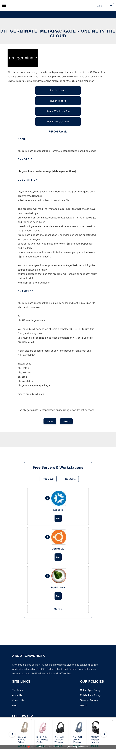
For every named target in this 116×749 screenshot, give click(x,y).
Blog (14, 705)
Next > (66, 421)
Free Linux (48, 479)
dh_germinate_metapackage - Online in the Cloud (58, 33)
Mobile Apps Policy (90, 695)
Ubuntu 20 (58, 548)
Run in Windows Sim (58, 111)
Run (58, 518)
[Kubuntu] (59, 498)
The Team (17, 690)
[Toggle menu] (4, 5)
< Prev (50, 421)
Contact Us (18, 700)
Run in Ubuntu (58, 90)
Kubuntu (58, 509)
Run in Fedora (58, 100)
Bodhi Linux (58, 587)
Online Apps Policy (90, 690)
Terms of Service (89, 700)
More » (58, 608)
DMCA (83, 705)
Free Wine (70, 479)
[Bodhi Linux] (59, 575)
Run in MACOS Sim (58, 121)
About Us (17, 695)
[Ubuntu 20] (59, 537)
